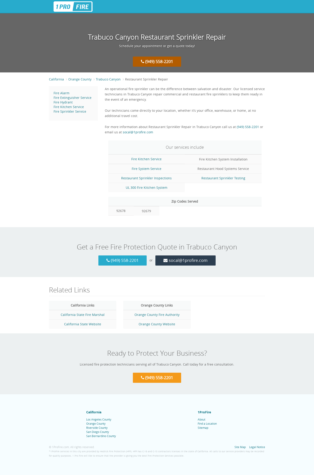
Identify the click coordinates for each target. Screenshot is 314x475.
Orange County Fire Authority (157, 314)
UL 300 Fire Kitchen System (146, 187)
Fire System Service (146, 168)
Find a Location (207, 423)
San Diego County (97, 432)
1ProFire (204, 412)
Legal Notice (257, 447)
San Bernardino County (101, 436)
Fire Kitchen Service (69, 107)
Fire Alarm (61, 93)
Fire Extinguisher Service (72, 97)
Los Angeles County (98, 419)
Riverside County (97, 427)
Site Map (240, 447)
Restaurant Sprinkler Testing (223, 178)
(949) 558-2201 (158, 61)
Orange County (79, 79)
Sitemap (203, 427)
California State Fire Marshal (83, 314)
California (56, 79)
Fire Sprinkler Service (70, 111)
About (201, 419)
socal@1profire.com (138, 132)
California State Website (82, 324)
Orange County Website (157, 324)
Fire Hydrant (63, 102)
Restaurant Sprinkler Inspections (146, 178)
